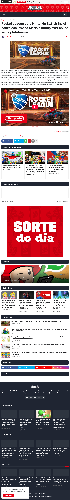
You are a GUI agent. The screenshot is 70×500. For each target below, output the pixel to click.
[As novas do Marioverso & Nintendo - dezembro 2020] (12, 157)
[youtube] (65, 8)
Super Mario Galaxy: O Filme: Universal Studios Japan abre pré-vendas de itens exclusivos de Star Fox (8, 422)
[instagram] (39, 397)
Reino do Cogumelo (40, 493)
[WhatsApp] (25, 141)
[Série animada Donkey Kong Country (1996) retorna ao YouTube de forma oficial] (61, 443)
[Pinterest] (29, 141)
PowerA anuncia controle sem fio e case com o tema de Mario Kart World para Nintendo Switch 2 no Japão (37, 345)
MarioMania (13, 20)
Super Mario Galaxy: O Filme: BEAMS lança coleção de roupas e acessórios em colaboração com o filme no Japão (26, 423)
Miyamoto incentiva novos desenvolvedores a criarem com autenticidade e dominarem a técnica (8, 481)
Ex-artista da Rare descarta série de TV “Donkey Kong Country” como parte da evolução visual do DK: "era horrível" (26, 453)
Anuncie (41, 496)
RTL (36, 496)
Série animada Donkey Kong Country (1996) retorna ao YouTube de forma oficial (60, 451)
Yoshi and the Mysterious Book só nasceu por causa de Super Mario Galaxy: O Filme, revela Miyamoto (43, 422)
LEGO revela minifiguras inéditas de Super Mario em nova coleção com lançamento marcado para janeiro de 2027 (39, 329)
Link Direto (35, 127)
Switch (20, 136)
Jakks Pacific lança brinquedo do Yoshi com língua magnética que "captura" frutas (36, 321)
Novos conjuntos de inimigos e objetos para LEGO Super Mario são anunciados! (56, 168)
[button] (65, 2)
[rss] (68, 8)
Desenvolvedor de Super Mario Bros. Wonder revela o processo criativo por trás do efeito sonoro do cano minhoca (60, 305)
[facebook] (60, 8)
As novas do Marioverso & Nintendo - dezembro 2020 (12, 166)
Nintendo (59, 131)
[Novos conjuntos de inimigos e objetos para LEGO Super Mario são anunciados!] (57, 157)
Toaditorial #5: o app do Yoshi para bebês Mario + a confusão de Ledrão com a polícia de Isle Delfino (43, 481)
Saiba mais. (22, 491)
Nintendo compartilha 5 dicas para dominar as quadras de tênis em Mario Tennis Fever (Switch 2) (26, 481)
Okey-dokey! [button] (8, 495)
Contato (30, 496)
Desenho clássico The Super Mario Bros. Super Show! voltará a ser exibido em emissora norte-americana (8, 452)
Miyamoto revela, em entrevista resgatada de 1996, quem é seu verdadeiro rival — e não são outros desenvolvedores (26, 305)
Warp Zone (26, 136)
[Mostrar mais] (36, 141)
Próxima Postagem (62, 201)
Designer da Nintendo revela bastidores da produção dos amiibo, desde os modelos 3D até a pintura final (8, 304)
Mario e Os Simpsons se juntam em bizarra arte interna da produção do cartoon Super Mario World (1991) (43, 452)
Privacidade (48, 496)
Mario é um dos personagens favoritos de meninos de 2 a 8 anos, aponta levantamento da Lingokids (43, 305)
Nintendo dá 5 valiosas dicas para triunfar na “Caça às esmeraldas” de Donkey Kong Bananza (60, 480)
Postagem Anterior (7, 201)
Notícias (15, 136)
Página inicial (5, 20)
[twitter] (62, 8)
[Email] (33, 141)
